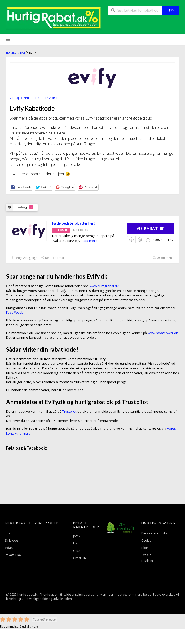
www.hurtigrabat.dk (104, 286)
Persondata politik (154, 533)
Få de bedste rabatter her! (73, 223)
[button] (21, 187)
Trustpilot (69, 411)
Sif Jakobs (11, 540)
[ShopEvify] (92, 77)
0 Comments (165, 258)
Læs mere (89, 240)
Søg (170, 10)
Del (47, 258)
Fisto (76, 543)
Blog (144, 548)
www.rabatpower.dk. (163, 333)
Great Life (80, 558)
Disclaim (147, 561)
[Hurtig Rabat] (54, 17)
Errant (9, 533)
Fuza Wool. (14, 312)
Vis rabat (148, 228)
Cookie (146, 540)
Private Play (13, 555)
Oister (77, 551)
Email (61, 258)
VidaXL (9, 548)
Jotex (76, 536)
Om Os (146, 555)
